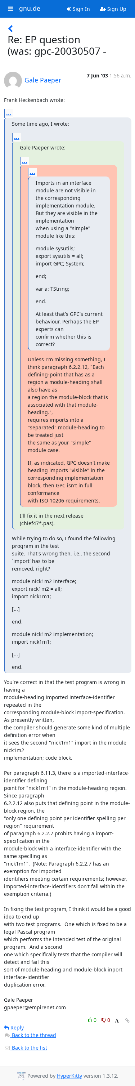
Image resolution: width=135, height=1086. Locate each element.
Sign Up (116, 8)
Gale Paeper (42, 80)
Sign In (80, 8)
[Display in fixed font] (117, 1021)
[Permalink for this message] (127, 1020)
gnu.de (29, 8)
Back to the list (28, 1047)
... (9, 113)
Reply (16, 1027)
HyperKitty (69, 1075)
